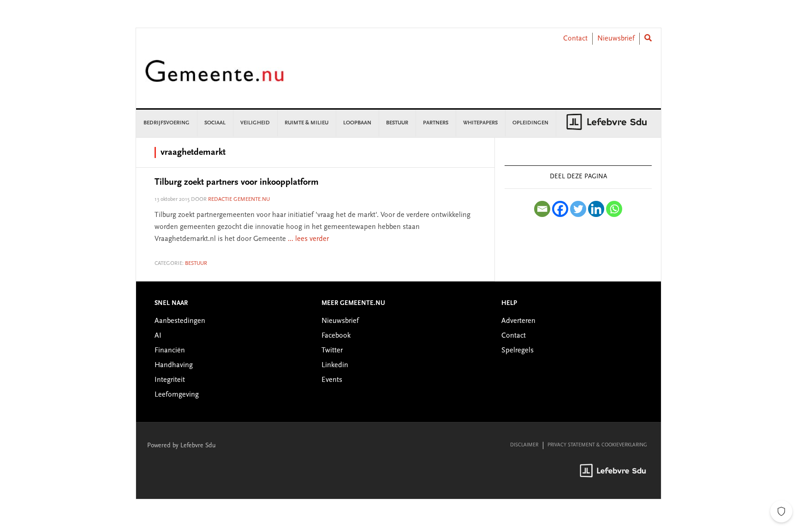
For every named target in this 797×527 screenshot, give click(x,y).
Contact (575, 38)
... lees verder (308, 239)
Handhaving (174, 365)
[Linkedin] (596, 209)
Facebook (336, 336)
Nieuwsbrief (616, 38)
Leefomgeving (177, 394)
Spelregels (517, 350)
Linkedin (334, 365)
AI (158, 336)
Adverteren (518, 321)
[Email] (542, 209)
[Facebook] (560, 209)
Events (331, 380)
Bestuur (196, 263)
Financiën (170, 350)
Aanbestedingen (180, 321)
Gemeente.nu (214, 77)
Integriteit (170, 380)
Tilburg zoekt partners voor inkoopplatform (237, 182)
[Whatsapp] (614, 209)
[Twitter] (578, 209)
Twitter (332, 350)
